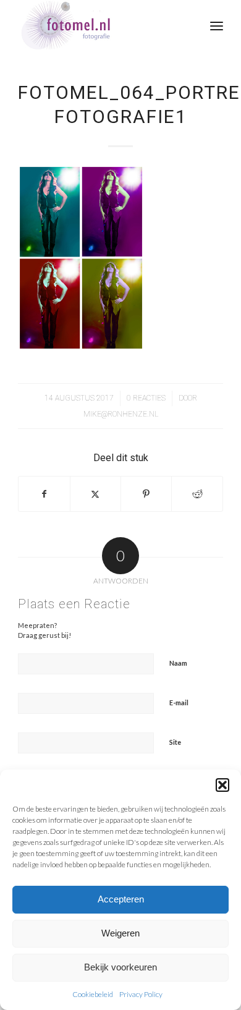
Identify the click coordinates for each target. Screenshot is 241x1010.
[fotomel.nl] (100, 24)
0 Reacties (146, 398)
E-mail (178, 702)
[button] (222, 785)
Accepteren (121, 899)
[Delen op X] (95, 494)
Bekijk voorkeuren (120, 967)
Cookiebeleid (92, 994)
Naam (178, 663)
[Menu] (216, 25)
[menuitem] (216, 25)
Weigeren (120, 933)
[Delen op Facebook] (44, 494)
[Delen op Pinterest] (146, 494)
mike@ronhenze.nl (120, 414)
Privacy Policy (141, 994)
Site (175, 742)
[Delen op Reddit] (197, 494)
